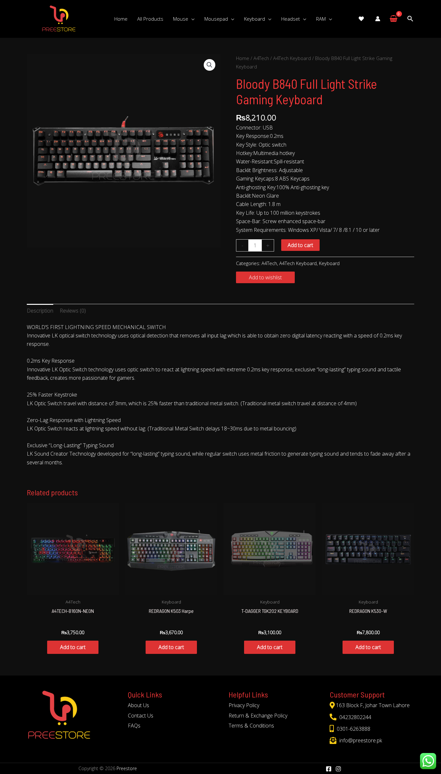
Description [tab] (40, 310)
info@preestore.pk (360, 740)
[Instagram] (338, 769)
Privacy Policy (244, 705)
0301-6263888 (352, 728)
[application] (191, 18)
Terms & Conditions (251, 725)
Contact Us (140, 715)
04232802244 (354, 717)
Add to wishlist (265, 277)
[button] (209, 65)
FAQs (134, 725)
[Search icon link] (410, 19)
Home (242, 58)
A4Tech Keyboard (292, 58)
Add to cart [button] (73, 647)
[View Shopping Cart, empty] (393, 19)
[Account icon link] (377, 18)
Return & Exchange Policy (258, 715)
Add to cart (300, 245)
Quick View (73, 588)
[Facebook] (329, 769)
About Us (138, 705)
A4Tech (261, 58)
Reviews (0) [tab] (73, 310)
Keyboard (329, 263)
